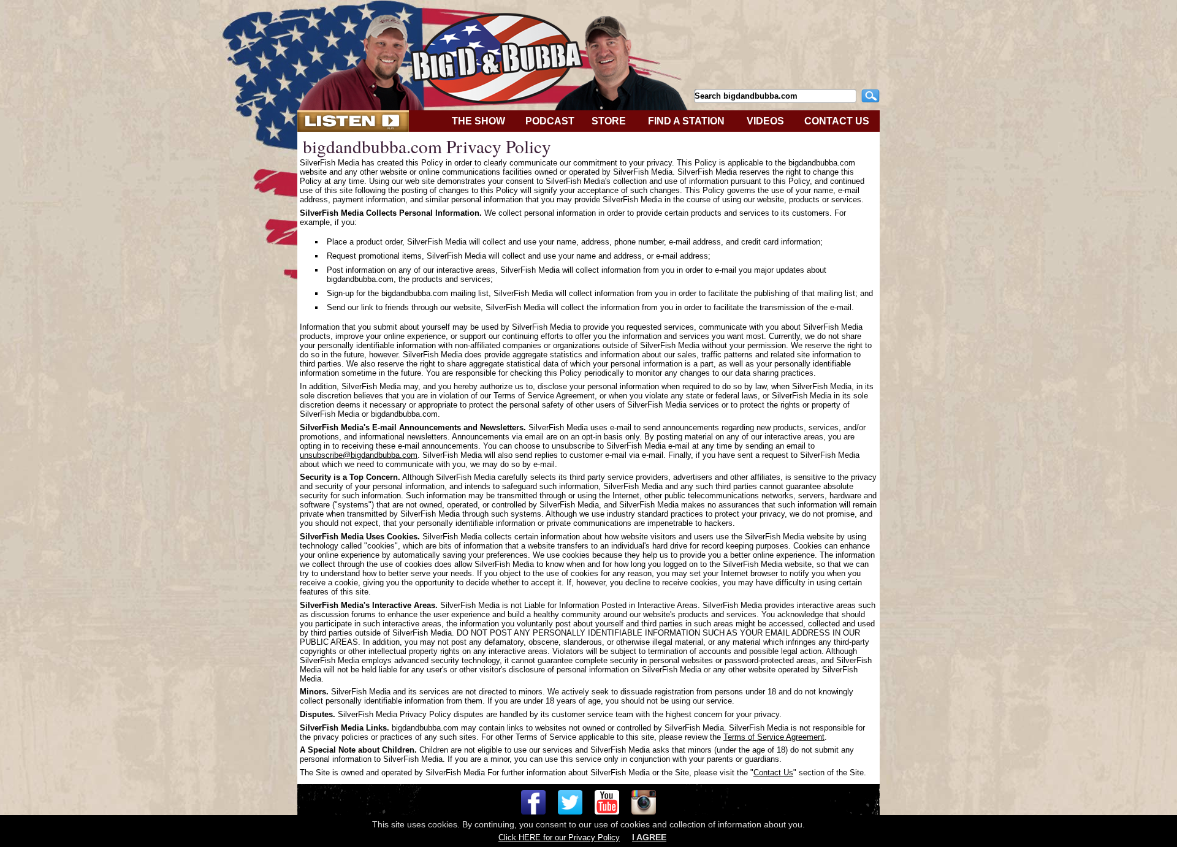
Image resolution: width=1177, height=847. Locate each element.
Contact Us (773, 772)
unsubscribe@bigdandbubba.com (358, 455)
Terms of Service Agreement (774, 737)
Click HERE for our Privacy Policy (559, 837)
